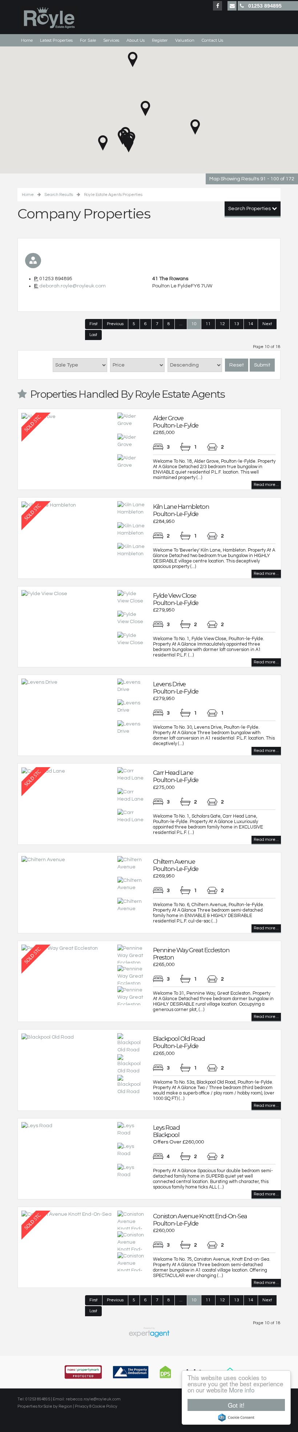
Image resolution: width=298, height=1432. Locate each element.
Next (267, 324)
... (180, 324)
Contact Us (212, 40)
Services (111, 40)
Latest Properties (56, 40)
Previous (115, 324)
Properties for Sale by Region (44, 1406)
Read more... (266, 485)
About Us (135, 40)
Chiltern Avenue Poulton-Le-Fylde (175, 865)
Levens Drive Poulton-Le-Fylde (175, 687)
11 (208, 324)
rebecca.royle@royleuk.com (93, 1399)
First (93, 324)
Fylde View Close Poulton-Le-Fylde (175, 599)
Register (160, 40)
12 (222, 324)
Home (27, 40)
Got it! (236, 1405)
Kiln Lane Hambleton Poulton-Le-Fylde (181, 510)
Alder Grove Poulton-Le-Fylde (175, 421)
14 (250, 324)
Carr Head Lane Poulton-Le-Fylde (175, 776)
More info (241, 1389)
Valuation (184, 40)
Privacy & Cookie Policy (96, 1406)
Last (93, 334)
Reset (236, 365)
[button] (145, 108)
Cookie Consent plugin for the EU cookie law (236, 1417)
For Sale (88, 40)
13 (236, 324)
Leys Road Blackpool (166, 1131)
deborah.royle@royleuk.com (72, 286)
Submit (262, 365)
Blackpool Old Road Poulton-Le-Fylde (179, 1042)
